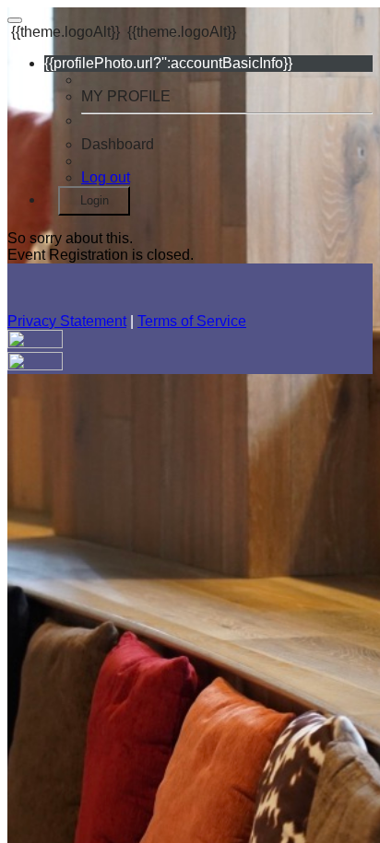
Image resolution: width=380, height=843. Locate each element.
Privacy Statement (66, 321)
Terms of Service (191, 321)
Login (94, 200)
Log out (105, 177)
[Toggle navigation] (14, 20)
